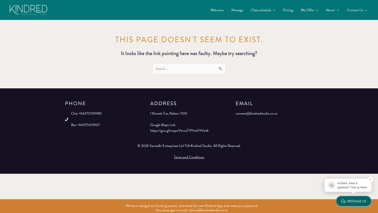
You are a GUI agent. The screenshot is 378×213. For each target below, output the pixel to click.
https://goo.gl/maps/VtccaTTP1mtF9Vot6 (179, 130)
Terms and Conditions (189, 157)
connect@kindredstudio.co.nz (256, 113)
